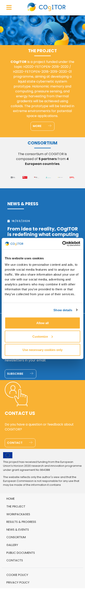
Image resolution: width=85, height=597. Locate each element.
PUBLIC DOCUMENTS (20, 553)
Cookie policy (17, 575)
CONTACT (15, 443)
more (37, 126)
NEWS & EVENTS (17, 530)
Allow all (42, 323)
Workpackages (18, 514)
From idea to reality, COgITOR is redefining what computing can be (41, 234)
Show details (62, 310)
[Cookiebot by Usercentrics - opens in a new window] (62, 243)
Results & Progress (21, 522)
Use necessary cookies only (42, 350)
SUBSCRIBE (15, 374)
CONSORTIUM (16, 537)
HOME (10, 499)
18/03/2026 (20, 221)
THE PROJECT (15, 506)
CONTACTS (14, 560)
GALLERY (12, 545)
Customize (40, 336)
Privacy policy (18, 582)
